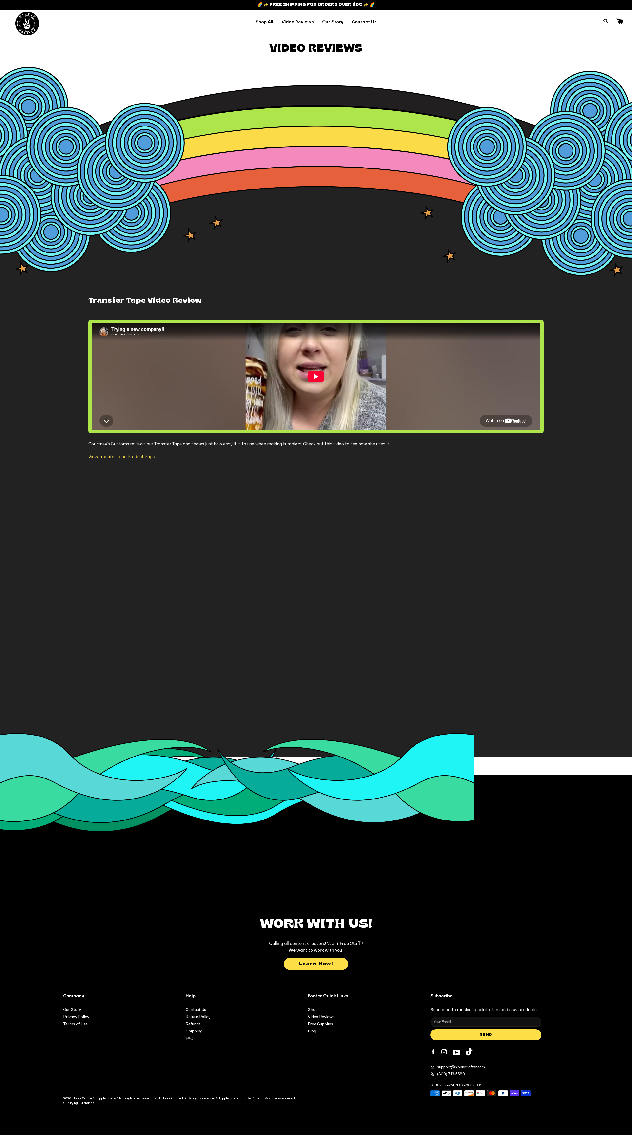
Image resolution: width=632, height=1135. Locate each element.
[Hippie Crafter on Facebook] (433, 1052)
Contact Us (364, 21)
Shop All (264, 21)
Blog (312, 1031)
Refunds (193, 1023)
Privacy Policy (76, 1016)
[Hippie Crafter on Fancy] (469, 1053)
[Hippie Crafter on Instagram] (444, 1052)
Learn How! (316, 964)
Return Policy (198, 1016)
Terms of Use (75, 1023)
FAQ (189, 1038)
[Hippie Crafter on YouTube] (456, 1052)
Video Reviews (298, 21)
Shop (313, 1009)
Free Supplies (320, 1023)
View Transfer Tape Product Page (121, 456)
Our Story (332, 21)
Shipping (194, 1031)
